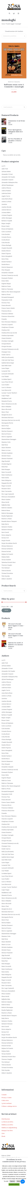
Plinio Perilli (5, 502)
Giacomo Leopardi (7, 324)
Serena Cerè (5, 538)
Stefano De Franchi (7, 554)
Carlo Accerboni (6, 231)
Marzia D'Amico (6, 434)
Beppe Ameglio (6, 223)
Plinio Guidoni (6, 499)
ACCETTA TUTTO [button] (14, 1184)
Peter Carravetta (7, 491)
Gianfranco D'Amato (8, 327)
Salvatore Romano (7, 529)
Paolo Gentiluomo (7, 475)
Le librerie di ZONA (7, 1122)
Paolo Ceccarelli (6, 472)
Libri (3, 1133)
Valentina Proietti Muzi (9, 562)
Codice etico (5, 1100)
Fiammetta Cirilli (7, 300)
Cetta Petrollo (6, 242)
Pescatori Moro (6, 488)
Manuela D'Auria (7, 401)
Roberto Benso (6, 510)
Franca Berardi (6, 305)
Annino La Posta (6, 201)
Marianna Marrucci (8, 417)
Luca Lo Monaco (6, 387)
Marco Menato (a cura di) (9, 404)
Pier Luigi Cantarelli (8, 494)
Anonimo (4, 204)
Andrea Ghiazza (6, 188)
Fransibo (4, 319)
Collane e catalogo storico (9, 1106)
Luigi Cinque (5, 395)
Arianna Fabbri (6, 212)
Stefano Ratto (6, 557)
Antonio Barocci (6, 210)
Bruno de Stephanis (7, 229)
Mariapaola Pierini (7, 423)
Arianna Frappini (7, 215)
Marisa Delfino (6, 428)
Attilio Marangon (7, 218)
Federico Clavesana (7, 289)
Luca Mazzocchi (6, 390)
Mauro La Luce (6, 450)
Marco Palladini (6, 406)
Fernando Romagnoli (8, 297)
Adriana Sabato (6, 171)
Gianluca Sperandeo (8, 335)
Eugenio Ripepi (6, 283)
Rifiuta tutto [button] (20, 1181)
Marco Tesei (5, 412)
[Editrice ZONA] (14, 6)
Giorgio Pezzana (6, 346)
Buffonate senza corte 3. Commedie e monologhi (14, 86)
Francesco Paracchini (8, 316)
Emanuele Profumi (7, 278)
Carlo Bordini (6, 234)
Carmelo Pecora (6, 237)
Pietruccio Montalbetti (8, 497)
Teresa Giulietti (6, 560)
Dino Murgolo (6, 270)
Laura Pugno (5, 368)
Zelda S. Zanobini (7, 579)
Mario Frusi (5, 426)
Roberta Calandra (14, 82)
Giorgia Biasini (6, 344)
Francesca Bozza (6, 311)
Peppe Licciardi (6, 486)
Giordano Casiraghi (7, 341)
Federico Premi (6, 294)
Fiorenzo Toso (6, 303)
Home (3, 24)
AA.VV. (3, 166)
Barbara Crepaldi (7, 221)
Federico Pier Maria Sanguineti (11, 292)
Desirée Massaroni (7, 267)
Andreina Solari (6, 193)
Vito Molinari (6, 568)
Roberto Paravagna (7, 513)
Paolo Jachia (5, 478)
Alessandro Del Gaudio (8, 177)
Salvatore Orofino (7, 527)
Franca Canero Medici (8, 308)
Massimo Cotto (6, 442)
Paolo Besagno (6, 469)
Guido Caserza (6, 354)
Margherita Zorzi (7, 415)
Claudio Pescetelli (7, 248)
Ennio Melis (5, 281)
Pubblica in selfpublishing (9, 1128)
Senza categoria (6, 535)
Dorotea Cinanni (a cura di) (10, 275)
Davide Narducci (7, 262)
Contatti (4, 1095)
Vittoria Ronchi (6, 570)
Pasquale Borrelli (7, 483)
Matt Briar (5, 445)
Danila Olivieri (6, 251)
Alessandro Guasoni (7, 180)
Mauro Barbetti (6, 447)
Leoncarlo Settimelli (8, 374)
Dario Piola (5, 259)
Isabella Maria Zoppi (8, 363)
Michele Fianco (6, 456)
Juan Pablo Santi (6, 365)
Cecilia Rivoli (6, 240)
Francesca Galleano (7, 313)
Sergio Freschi (6, 540)
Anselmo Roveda (6, 207)
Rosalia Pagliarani (7, 516)
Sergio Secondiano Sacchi (9, 543)
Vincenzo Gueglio (7, 565)
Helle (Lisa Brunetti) (8, 357)
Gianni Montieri (6, 338)
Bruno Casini (5, 226)
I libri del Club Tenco (8, 360)
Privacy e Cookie (7, 1097)
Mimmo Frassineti (7, 458)
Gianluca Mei (6, 330)
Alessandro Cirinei (7, 174)
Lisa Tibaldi (5, 376)
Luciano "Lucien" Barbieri (9, 393)
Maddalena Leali (6, 398)
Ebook (3, 1136)
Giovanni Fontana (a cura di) (10, 349)
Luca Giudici (5, 385)
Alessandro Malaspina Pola (10, 182)
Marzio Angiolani (7, 437)
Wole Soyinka (6, 576)
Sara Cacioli (5, 532)
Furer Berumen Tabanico (9, 322)
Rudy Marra (5, 524)
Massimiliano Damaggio (9, 439)
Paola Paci (5, 467)
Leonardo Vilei (6, 371)
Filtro (6, 610)
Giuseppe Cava (6, 352)
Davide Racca (6, 264)
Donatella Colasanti (7, 272)
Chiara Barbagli (6, 245)
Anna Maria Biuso (7, 199)
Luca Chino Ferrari (7, 382)
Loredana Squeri (6, 379)
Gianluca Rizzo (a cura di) (9, 333)
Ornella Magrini (6, 464)
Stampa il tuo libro (7, 1130)
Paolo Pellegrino (6, 480)
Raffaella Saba (6, 505)
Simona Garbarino (7, 549)
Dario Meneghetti (7, 256)
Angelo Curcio (6, 196)
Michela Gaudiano (7, 453)
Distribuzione (6, 1119)
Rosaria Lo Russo (7, 519)
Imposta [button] (12, 1181)
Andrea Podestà (6, 190)
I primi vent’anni (7, 1103)
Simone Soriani (6, 551)
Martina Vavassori (7, 431)
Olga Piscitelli (6, 461)
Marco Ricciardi (6, 409)
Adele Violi (5, 169)
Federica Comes (6, 286)
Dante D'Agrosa (6, 253)
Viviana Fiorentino (7, 573)
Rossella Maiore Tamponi (9, 521)
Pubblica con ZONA (7, 1125)
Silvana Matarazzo (7, 546)
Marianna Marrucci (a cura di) (11, 420)
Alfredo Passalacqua (7, 185)
